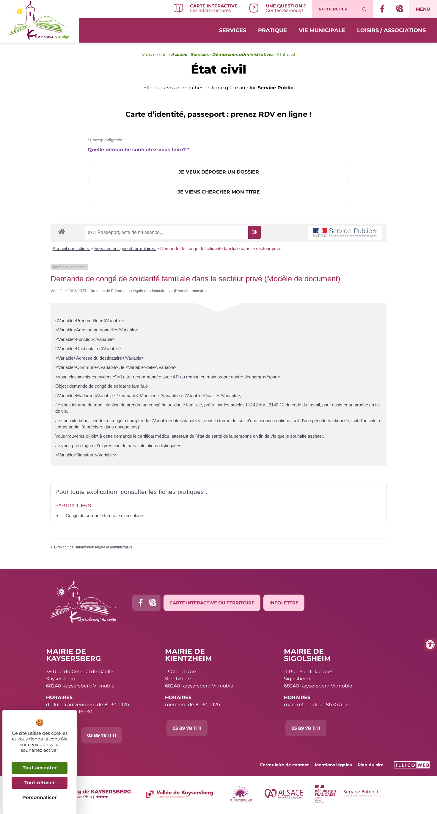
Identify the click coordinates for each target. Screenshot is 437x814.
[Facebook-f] (140, 603)
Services (232, 30)
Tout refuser (39, 782)
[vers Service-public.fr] (345, 233)
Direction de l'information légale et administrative (93, 547)
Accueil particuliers (71, 248)
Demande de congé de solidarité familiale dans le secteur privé (220, 248)
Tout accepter (40, 768)
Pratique (272, 30)
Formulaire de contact (284, 765)
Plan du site (370, 765)
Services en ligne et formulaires (125, 248)
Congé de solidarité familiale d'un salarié (104, 515)
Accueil (179, 54)
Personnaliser (39, 797)
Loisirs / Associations (391, 30)
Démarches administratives (242, 54)
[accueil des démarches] (61, 231)
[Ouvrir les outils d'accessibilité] (430, 644)
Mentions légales (333, 765)
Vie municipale (322, 30)
